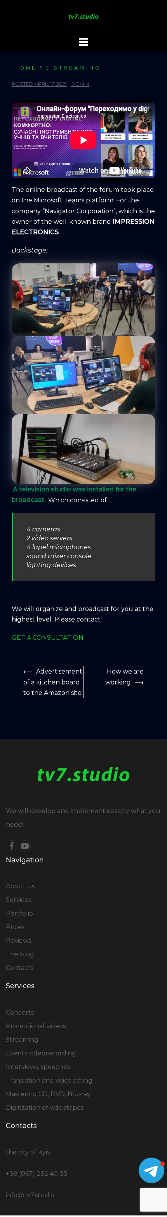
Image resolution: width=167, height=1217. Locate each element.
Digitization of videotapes (45, 1107)
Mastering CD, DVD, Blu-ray (48, 1094)
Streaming (22, 1039)
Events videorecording (41, 1053)
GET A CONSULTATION (48, 637)
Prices (15, 927)
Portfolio (19, 913)
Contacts (19, 968)
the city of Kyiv (28, 1152)
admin (80, 84)
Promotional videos (36, 1026)
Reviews (18, 940)
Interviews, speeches (38, 1067)
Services (18, 900)
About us (20, 886)
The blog (20, 954)
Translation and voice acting (49, 1080)
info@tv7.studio (30, 1195)
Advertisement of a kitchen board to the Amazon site (52, 682)
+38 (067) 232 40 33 (36, 1173)
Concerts (20, 1012)
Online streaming (60, 67)
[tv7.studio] (83, 17)
